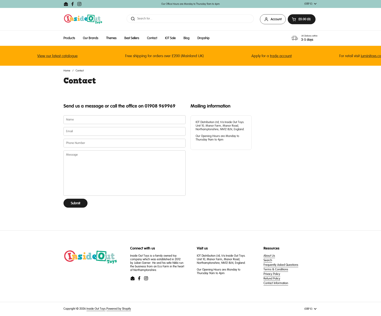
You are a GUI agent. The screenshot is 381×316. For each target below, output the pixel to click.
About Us (269, 256)
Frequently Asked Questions (281, 265)
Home (67, 70)
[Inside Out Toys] (83, 19)
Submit (75, 203)
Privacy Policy (272, 274)
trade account (277, 56)
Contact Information (276, 283)
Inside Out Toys (96, 309)
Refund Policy (272, 278)
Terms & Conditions (276, 269)
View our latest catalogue (53, 56)
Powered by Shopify (118, 309)
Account (276, 19)
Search (268, 260)
